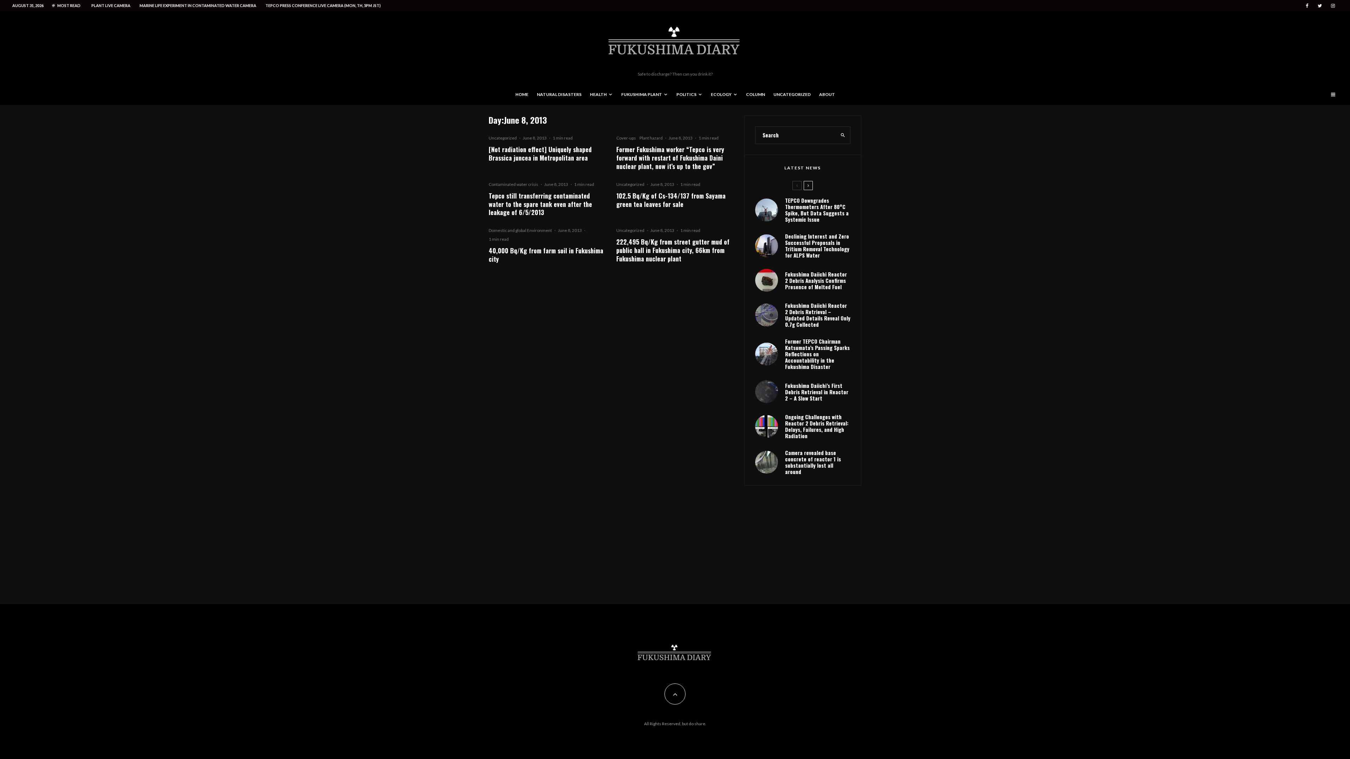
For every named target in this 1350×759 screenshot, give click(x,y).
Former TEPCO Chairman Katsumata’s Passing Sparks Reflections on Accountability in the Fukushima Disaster (817, 354)
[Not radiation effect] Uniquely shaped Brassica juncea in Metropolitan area (540, 153)
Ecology (721, 94)
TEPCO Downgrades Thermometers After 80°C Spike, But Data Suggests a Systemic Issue (817, 209)
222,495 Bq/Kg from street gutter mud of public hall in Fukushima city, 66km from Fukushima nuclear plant (672, 250)
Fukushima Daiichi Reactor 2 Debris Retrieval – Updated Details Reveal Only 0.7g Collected (817, 314)
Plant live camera (110, 5)
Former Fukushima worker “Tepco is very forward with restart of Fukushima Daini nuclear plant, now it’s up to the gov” (670, 157)
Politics (686, 94)
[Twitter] (1319, 6)
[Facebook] (1307, 6)
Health (598, 94)
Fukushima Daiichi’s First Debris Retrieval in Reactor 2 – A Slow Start (816, 391)
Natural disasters (559, 94)
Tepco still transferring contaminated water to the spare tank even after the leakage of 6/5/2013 (540, 204)
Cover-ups (626, 138)
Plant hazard (651, 138)
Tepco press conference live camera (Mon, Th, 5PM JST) (323, 5)
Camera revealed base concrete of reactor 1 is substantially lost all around (813, 462)
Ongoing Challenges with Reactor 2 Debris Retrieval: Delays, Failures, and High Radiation (816, 426)
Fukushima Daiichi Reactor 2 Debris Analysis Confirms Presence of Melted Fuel (816, 280)
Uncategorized (792, 94)
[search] (843, 135)
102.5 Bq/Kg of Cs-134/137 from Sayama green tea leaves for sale (671, 200)
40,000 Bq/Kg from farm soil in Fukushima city (546, 254)
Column (755, 94)
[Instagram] (1332, 6)
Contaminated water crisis (513, 184)
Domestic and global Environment (520, 230)
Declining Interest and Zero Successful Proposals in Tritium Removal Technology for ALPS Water (817, 245)
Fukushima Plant (641, 94)
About (827, 94)
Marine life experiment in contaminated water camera (198, 5)
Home (521, 94)
